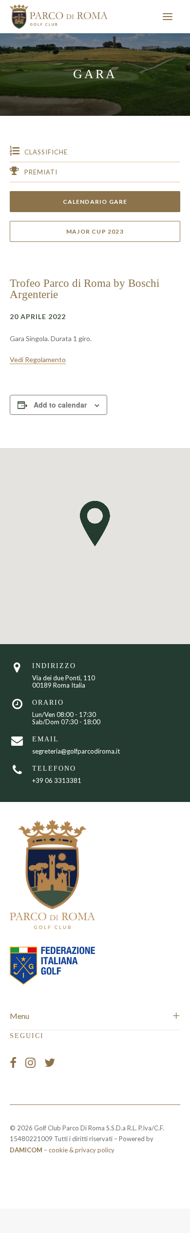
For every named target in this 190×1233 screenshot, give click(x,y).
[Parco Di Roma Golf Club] (59, 16)
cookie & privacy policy (81, 1150)
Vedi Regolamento (38, 359)
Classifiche (46, 152)
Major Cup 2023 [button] (95, 231)
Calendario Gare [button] (95, 201)
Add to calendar (60, 405)
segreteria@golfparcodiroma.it (76, 751)
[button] (167, 16)
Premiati (40, 172)
